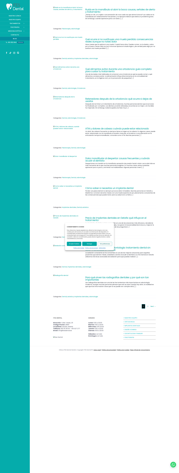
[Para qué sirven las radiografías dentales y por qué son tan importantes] (68, 283)
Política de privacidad (91, 248)
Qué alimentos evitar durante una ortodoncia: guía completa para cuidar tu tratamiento (118, 70)
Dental (64, 58)
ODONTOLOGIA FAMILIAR (133, 333)
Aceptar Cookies (74, 244)
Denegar (89, 244)
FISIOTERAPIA (129, 337)
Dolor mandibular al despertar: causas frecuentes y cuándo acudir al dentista (117, 159)
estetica (70, 58)
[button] (173, 464)
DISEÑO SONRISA (130, 330)
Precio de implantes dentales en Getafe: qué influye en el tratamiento (115, 219)
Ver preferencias (105, 244)
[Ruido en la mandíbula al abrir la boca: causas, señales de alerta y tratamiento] (68, 16)
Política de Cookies (78, 248)
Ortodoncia (81, 88)
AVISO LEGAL (102, 248)
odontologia (75, 29)
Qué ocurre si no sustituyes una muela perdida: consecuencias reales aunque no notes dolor (119, 40)
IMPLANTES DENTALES (132, 326)
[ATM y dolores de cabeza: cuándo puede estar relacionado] (68, 135)
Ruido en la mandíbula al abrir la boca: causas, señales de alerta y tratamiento (120, 10)
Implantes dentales (81, 58)
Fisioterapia (66, 29)
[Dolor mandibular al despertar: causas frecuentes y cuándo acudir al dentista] (68, 164)
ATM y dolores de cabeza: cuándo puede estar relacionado (117, 128)
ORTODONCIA (129, 322)
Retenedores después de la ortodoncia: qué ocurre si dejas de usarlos (118, 100)
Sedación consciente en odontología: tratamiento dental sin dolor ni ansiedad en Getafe (117, 249)
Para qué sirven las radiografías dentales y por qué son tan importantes (117, 278)
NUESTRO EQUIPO (130, 318)
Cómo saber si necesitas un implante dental (109, 188)
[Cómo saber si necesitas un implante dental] (68, 194)
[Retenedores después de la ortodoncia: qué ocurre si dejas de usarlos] (68, 105)
